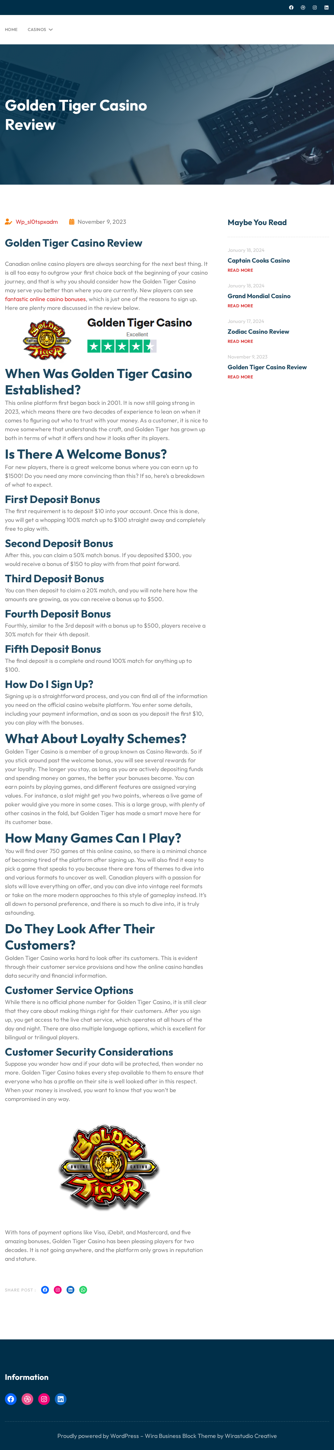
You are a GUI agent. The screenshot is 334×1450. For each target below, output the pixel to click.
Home (11, 29)
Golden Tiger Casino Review (267, 367)
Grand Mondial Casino (259, 296)
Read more (240, 270)
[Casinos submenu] (49, 28)
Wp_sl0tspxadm (37, 221)
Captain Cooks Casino (259, 260)
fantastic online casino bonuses (45, 299)
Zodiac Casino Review (258, 331)
